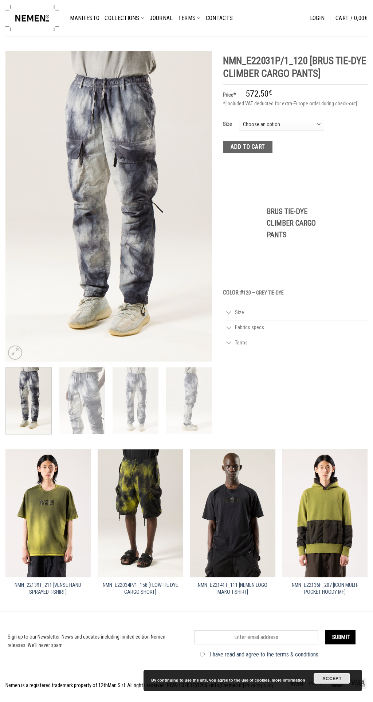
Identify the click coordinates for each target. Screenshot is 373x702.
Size (227, 124)
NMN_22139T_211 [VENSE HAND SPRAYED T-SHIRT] (48, 588)
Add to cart (248, 146)
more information (288, 680)
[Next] (198, 206)
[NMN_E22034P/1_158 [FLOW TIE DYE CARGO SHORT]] (140, 513)
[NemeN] (32, 18)
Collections (122, 18)
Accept (331, 678)
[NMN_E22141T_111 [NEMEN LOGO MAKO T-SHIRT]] (232, 513)
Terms (187, 18)
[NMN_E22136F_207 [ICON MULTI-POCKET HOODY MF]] (325, 513)
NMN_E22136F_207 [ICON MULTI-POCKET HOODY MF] (325, 588)
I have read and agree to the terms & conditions (264, 654)
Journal (161, 18)
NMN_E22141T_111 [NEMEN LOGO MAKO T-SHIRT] (232, 588)
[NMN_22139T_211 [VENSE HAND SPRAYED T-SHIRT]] (48, 513)
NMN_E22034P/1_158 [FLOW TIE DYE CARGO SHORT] (140, 588)
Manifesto (84, 18)
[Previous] (18, 206)
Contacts (219, 18)
